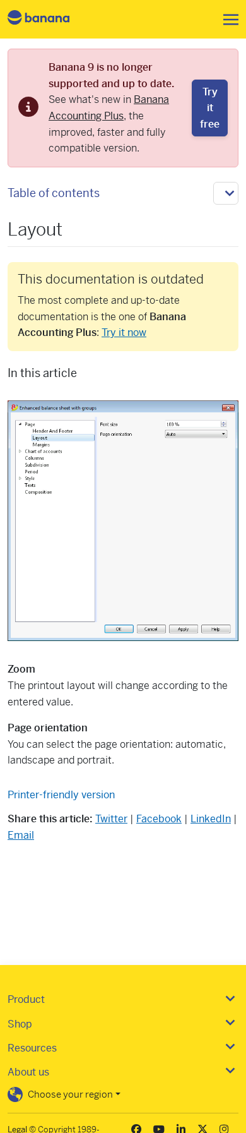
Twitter (111, 818)
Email (21, 835)
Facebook (159, 818)
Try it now (124, 332)
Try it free (210, 108)
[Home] (49, 19)
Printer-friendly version (61, 794)
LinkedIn (210, 818)
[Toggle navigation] (227, 19)
